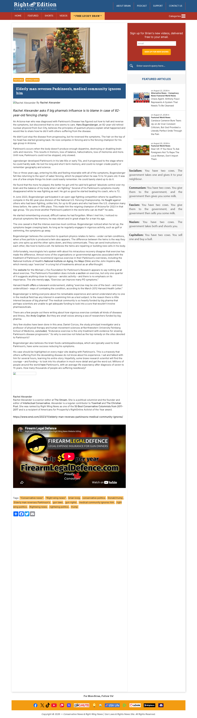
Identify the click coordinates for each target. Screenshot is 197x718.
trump (74, 506)
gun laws (58, 502)
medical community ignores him (96, 502)
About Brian (123, 6)
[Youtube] (54, 705)
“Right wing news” (56, 497)
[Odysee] (135, 705)
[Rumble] (124, 705)
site (118, 261)
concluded (41, 330)
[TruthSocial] (68, 705)
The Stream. (61, 399)
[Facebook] (35, 705)
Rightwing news (38, 506)
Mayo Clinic (84, 261)
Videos (63, 16)
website (22, 269)
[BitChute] (81, 705)
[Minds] (94, 705)
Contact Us (175, 6)
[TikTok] (48, 705)
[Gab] (100, 705)
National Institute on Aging (58, 261)
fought (108, 200)
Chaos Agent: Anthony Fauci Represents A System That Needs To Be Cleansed (165, 102)
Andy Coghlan (38, 315)
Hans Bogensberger (87, 124)
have (43, 364)
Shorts (49, 16)
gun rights (70, 502)
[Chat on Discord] (161, 705)
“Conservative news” (31, 497)
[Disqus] (69, 560)
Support (158, 6)
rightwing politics (59, 506)
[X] (42, 705)
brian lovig (74, 497)
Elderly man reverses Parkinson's (32, 502)
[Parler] (61, 705)
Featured (33, 16)
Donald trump (115, 497)
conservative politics (94, 497)
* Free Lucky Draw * (88, 15)
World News (32, 80)
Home (18, 16)
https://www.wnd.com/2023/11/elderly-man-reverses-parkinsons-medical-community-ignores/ (68, 416)
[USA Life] (112, 705)
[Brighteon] (149, 705)
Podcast (142, 6)
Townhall (96, 403)
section (82, 273)
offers (33, 285)
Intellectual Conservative (36, 403)
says (46, 279)
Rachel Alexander (50, 102)
